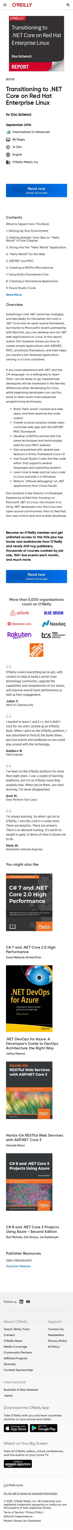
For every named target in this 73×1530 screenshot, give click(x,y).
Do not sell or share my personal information (30, 1493)
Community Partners (18, 1352)
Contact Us (55, 1329)
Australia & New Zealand (21, 1390)
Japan (8, 1395)
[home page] (22, 4)
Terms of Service (14, 1512)
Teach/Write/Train (17, 1329)
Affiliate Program (16, 1358)
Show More (14, 294)
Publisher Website (18, 1266)
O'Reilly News (13, 1341)
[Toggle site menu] (4, 4)
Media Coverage (15, 1347)
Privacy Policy (57, 1341)
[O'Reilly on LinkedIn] (21, 1301)
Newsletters (56, 1335)
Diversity (10, 1364)
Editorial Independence (18, 1516)
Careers (9, 1335)
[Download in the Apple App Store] (16, 1431)
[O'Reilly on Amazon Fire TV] (18, 1467)
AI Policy (54, 1347)
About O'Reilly (15, 1321)
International (15, 1382)
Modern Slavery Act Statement (22, 1520)
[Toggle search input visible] (68, 4)
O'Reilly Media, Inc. (26, 162)
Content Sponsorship (18, 1370)
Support (55, 1321)
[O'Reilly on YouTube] (28, 1301)
